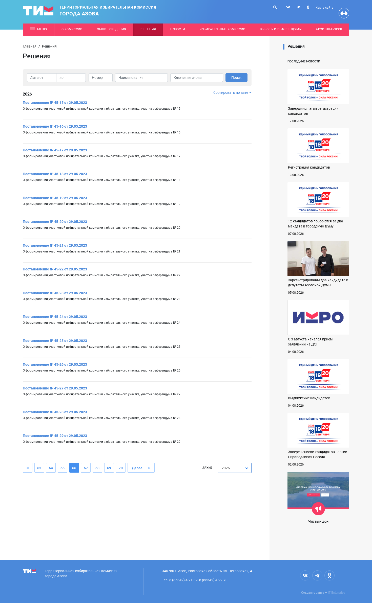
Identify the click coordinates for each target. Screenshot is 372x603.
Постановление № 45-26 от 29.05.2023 (55, 364)
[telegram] (298, 7)
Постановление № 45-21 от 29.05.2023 (55, 245)
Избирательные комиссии (222, 29)
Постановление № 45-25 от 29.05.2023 (55, 341)
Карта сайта (325, 7)
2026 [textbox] (226, 468)
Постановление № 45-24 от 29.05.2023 (55, 317)
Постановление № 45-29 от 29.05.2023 (55, 436)
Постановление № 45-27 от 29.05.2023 (55, 388)
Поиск (236, 78)
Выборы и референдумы (281, 29)
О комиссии (71, 29)
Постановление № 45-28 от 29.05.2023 (55, 412)
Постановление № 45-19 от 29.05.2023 (55, 198)
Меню (42, 29)
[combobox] (235, 468)
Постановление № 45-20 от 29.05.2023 (55, 222)
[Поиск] (275, 7)
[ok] (308, 7)
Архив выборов (329, 29)
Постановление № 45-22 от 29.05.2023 (55, 269)
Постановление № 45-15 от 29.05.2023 (55, 103)
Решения (148, 29)
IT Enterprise (336, 592)
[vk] (288, 7)
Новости (177, 29)
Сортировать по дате (230, 92)
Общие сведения (111, 29)
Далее (137, 468)
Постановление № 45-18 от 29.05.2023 (55, 174)
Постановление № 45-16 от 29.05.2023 (55, 126)
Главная (29, 46)
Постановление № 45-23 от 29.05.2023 (55, 293)
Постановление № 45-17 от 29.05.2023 (55, 150)
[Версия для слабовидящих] (344, 13)
